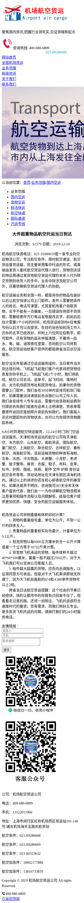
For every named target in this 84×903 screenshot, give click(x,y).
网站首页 (9, 57)
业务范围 (9, 68)
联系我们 (9, 84)
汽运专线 (18, 224)
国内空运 (54, 183)
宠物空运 (18, 202)
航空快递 (18, 213)
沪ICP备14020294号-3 (33, 886)
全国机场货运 (12, 63)
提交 (6, 650)
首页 (26, 183)
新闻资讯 (9, 73)
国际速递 (18, 218)
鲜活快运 (18, 208)
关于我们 (9, 79)
